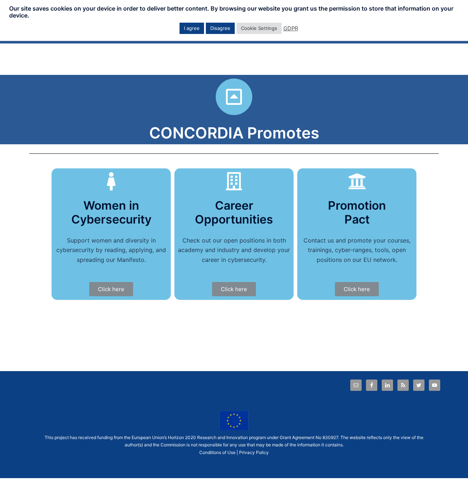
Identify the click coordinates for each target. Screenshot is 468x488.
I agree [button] (192, 28)
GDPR (290, 28)
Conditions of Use (217, 452)
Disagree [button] (220, 28)
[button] (111, 289)
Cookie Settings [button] (259, 28)
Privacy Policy (254, 452)
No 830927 (327, 437)
